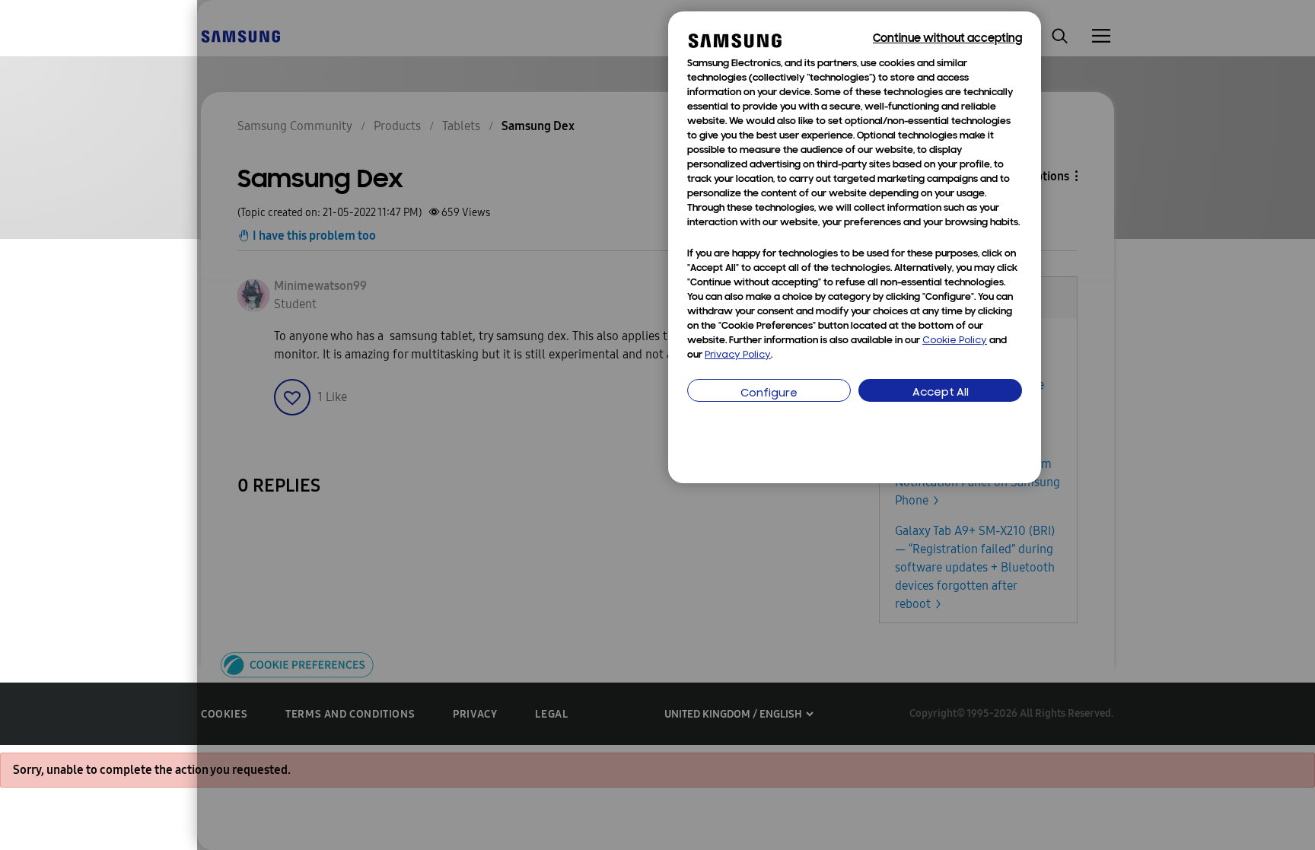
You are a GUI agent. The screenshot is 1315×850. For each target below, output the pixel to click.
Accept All (940, 393)
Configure (769, 394)
